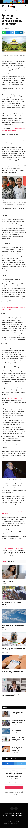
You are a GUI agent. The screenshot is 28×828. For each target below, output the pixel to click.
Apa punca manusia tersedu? (10, 581)
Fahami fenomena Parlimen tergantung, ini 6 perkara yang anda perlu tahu (14, 307)
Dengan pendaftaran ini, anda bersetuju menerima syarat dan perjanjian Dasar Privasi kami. (14, 792)
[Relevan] (15, 6)
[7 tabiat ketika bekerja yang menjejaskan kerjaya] (14, 685)
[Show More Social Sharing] (24, 32)
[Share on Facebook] (8, 32)
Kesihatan (19, 813)
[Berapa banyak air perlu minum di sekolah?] (14, 593)
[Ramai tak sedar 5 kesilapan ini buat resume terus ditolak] (14, 662)
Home (3, 10)
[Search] (25, 6)
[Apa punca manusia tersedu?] (14, 572)
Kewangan (6, 815)
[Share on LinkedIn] (21, 32)
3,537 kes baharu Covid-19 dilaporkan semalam (20, 552)
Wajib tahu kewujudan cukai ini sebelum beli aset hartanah (18, 739)
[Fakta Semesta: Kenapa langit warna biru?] (14, 616)
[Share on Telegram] (17, 32)
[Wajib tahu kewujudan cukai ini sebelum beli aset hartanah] (14, 639)
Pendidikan (14, 815)
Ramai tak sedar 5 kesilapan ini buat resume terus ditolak (19, 749)
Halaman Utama (9, 813)
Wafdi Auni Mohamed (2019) (15, 398)
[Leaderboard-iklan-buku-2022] (14, 2)
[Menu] (3, 6)
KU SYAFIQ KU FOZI (7, 27)
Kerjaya (21, 815)
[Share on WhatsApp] (4, 32)
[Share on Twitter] (12, 32)
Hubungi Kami (14, 817)
